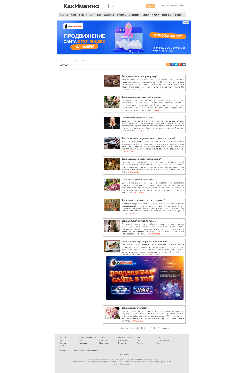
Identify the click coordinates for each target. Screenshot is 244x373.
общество (134, 15)
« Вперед (124, 328)
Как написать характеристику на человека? (144, 241)
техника (166, 15)
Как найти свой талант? (134, 308)
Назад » (165, 328)
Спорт (139, 340)
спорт (155, 15)
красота (121, 15)
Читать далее (137, 89)
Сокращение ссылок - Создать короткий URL (79, 351)
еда (99, 15)
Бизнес (63, 343)
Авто (62, 340)
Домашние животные (87, 338)
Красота (101, 338)
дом (92, 15)
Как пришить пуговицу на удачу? (139, 76)
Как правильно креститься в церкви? (141, 159)
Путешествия (123, 343)
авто (73, 15)
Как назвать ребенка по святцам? (139, 180)
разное (177, 15)
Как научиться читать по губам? (138, 221)
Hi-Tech (64, 15)
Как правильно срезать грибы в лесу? (141, 97)
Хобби (158, 338)
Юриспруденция (162, 340)
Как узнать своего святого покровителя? (143, 200)
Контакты (125, 354)
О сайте (118, 354)
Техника (140, 343)
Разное (158, 343)
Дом (62, 346)
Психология (122, 340)
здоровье (109, 15)
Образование (103, 343)
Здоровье (83, 343)
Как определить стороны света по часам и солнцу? (148, 138)
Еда (80, 340)
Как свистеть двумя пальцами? (137, 118)
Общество (102, 340)
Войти (182, 5)
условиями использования (135, 359)
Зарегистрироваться (169, 5)
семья (145, 15)
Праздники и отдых (125, 338)
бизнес (83, 15)
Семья (139, 338)
